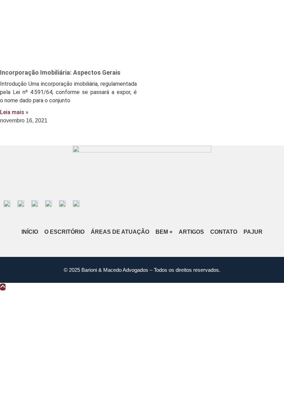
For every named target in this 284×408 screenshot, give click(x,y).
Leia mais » (14, 112)
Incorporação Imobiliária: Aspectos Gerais (60, 72)
